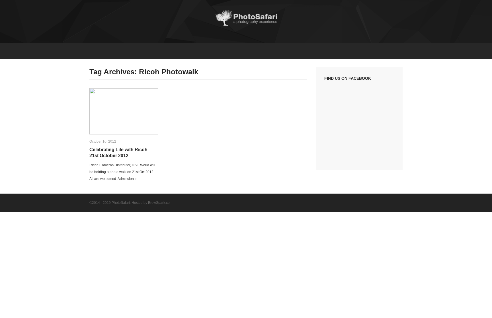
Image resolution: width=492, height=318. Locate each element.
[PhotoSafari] (246, 24)
